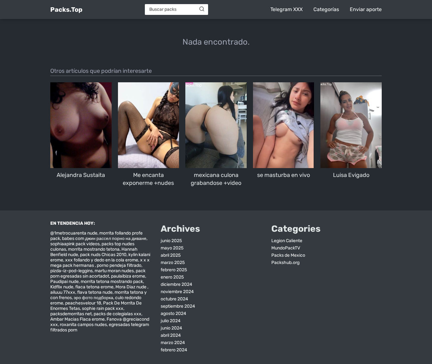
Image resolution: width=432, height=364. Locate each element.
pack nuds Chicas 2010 (103, 254)
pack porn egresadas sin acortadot (97, 273)
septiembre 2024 (178, 306)
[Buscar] (201, 9)
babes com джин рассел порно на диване (104, 238)
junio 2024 (171, 328)
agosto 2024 (173, 313)
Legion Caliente (286, 240)
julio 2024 (171, 320)
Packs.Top (66, 9)
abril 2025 (171, 255)
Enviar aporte (366, 9)
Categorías (326, 9)
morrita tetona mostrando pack (112, 281)
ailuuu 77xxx (62, 292)
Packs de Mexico (288, 255)
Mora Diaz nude (131, 287)
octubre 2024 (174, 299)
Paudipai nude (64, 281)
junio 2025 (171, 240)
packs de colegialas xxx (117, 314)
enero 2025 (172, 277)
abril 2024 (171, 335)
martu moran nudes (114, 270)
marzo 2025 (173, 262)
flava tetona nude (95, 292)
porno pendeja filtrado (119, 265)
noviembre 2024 (177, 291)
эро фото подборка (93, 297)
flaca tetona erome (94, 287)
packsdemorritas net (71, 314)
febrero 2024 (174, 350)
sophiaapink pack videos (75, 244)
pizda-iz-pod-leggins (71, 270)
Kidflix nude (61, 287)
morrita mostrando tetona (94, 249)
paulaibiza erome (128, 276)
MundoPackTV (285, 248)
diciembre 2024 (176, 284)
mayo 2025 (172, 248)
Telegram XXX (286, 9)
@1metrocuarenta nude (73, 233)
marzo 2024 (173, 342)
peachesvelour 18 (83, 303)
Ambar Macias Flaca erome (77, 319)
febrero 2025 (174, 270)
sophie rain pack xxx (102, 308)
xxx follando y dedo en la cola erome (101, 260)
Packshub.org (285, 262)
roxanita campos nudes (83, 324)
